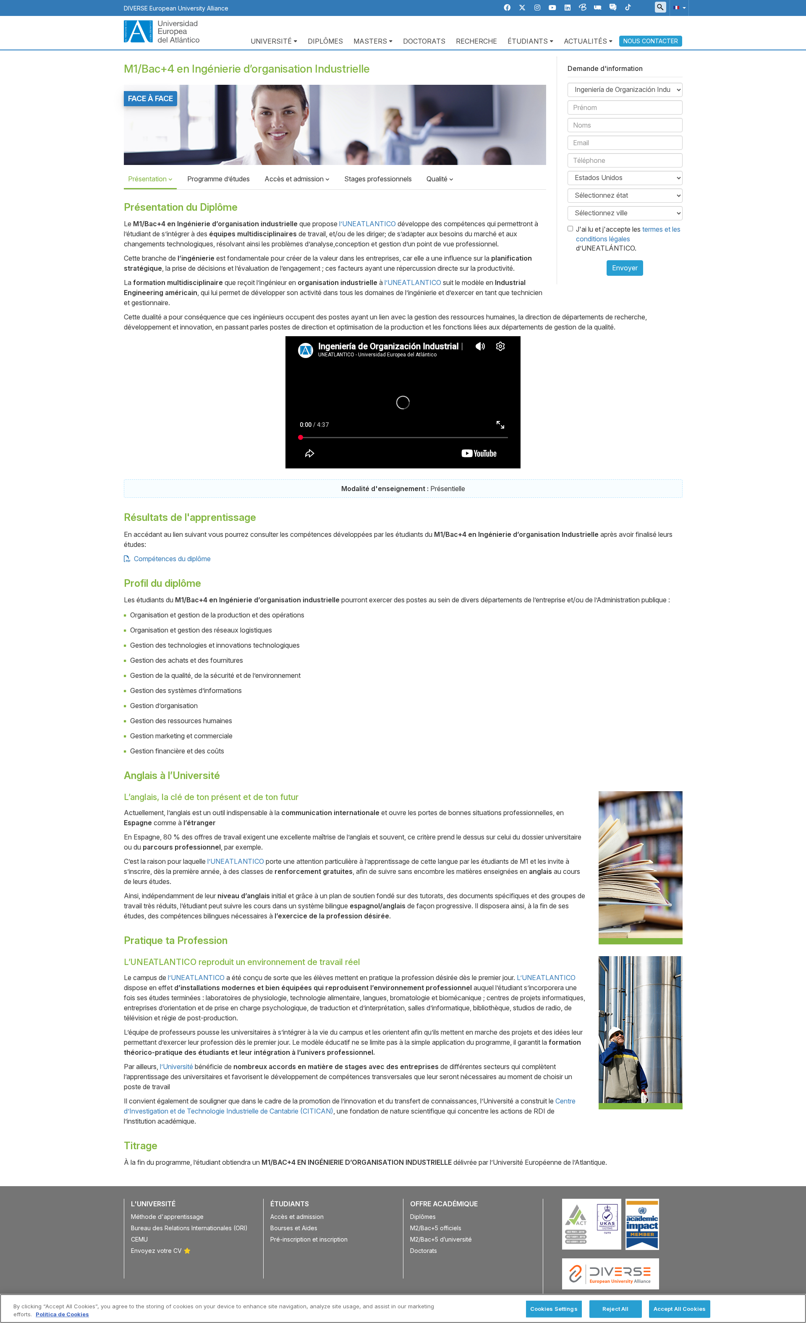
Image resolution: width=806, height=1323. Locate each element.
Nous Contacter (650, 40)
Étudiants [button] (528, 41)
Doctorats (424, 41)
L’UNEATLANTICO (546, 977)
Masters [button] (370, 41)
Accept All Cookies (680, 1308)
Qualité (438, 179)
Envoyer (625, 268)
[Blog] (582, 7)
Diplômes (325, 41)
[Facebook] (507, 7)
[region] (403, 1308)
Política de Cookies (62, 1314)
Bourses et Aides (293, 1227)
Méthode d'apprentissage (167, 1216)
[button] (678, 7)
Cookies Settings (554, 1308)
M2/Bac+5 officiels (435, 1227)
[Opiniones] (613, 7)
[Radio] (598, 7)
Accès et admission (294, 179)
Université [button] (271, 41)
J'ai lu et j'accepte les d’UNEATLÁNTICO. (628, 239)
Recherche (476, 41)
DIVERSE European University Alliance (176, 8)
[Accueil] (161, 30)
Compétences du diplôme (171, 558)
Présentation (148, 179)
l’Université (176, 1066)
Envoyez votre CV (156, 1250)
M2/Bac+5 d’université (441, 1239)
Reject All (615, 1308)
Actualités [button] (585, 41)
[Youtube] (552, 7)
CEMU (139, 1239)
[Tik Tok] (628, 7)
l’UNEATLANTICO (367, 224)
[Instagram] (537, 7)
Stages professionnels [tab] (378, 179)
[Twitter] (522, 7)
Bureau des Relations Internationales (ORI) (189, 1227)
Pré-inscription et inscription (309, 1239)
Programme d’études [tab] (218, 179)
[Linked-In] (567, 7)
